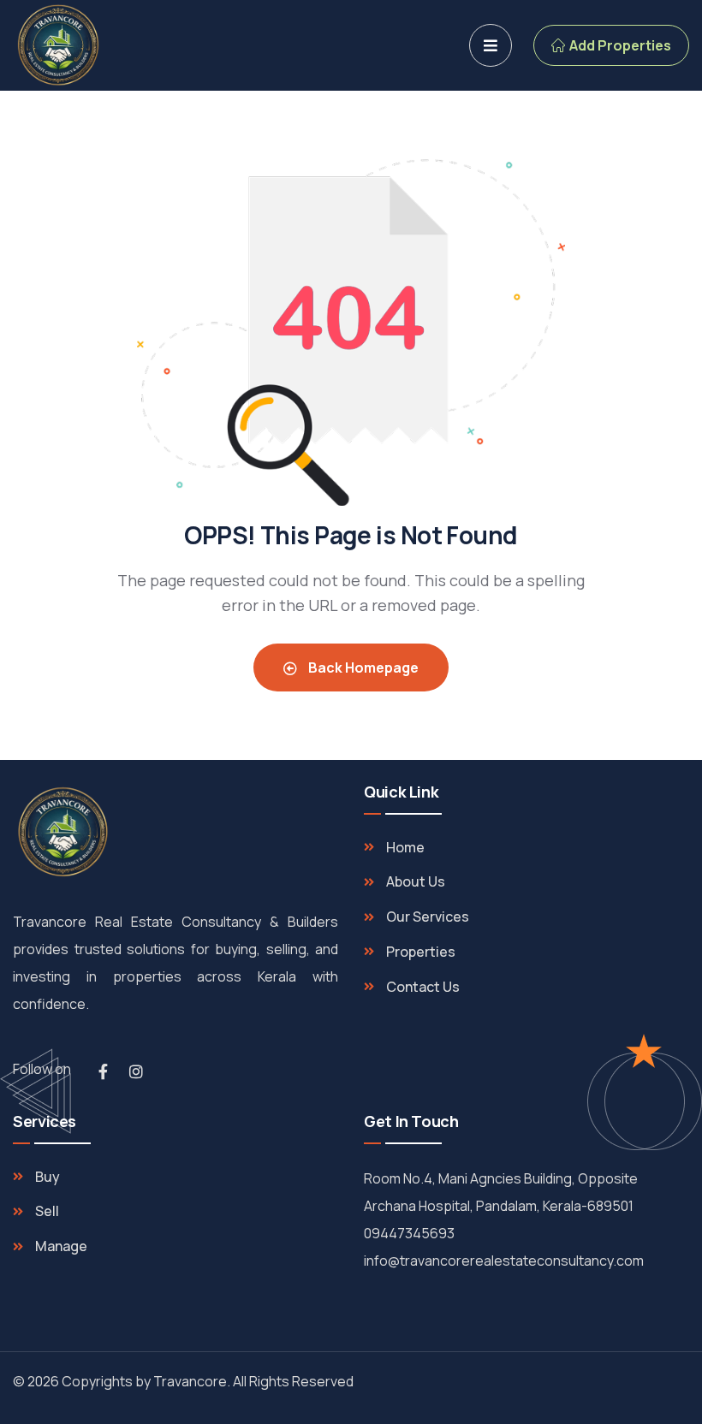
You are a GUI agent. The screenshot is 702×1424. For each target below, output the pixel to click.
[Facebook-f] (102, 1071)
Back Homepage (362, 667)
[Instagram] (136, 1071)
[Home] (58, 45)
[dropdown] (490, 45)
